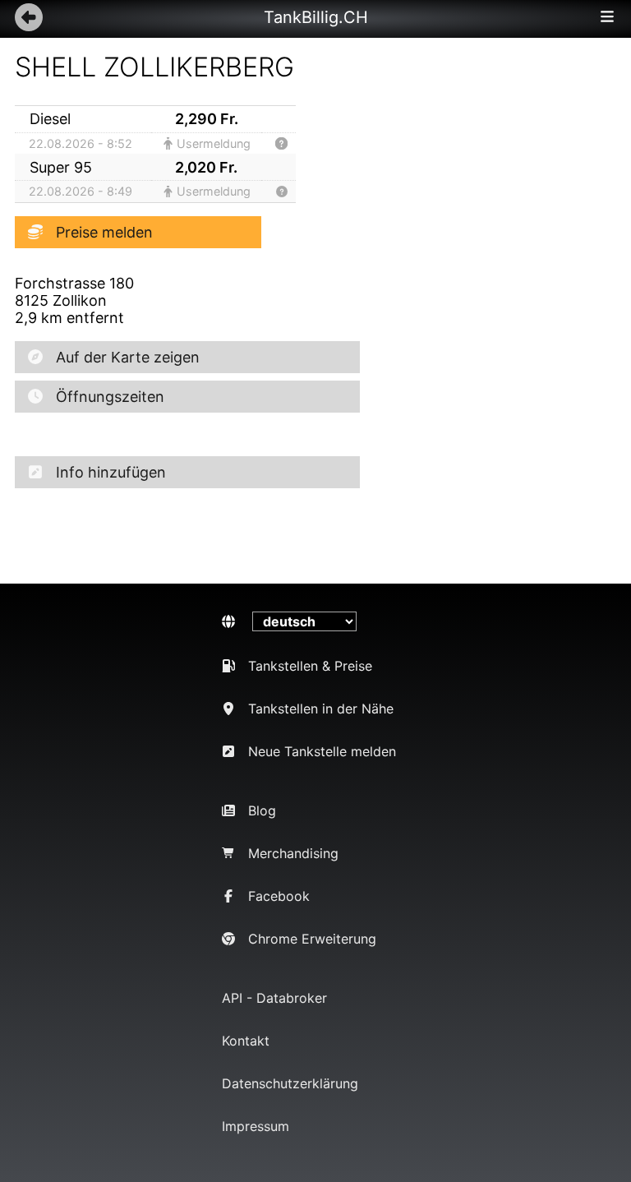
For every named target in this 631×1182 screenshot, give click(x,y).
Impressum (255, 1126)
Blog (262, 810)
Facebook (279, 896)
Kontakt (245, 1040)
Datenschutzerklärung (290, 1083)
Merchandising (293, 853)
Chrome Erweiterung (312, 938)
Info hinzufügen (111, 472)
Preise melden (104, 232)
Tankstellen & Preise (310, 666)
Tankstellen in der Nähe (321, 708)
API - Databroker (274, 998)
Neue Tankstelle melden (322, 751)
